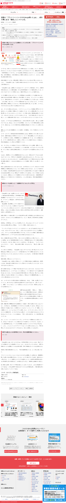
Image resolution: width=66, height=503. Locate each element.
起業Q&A (33, 471)
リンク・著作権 (4, 499)
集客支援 (33, 484)
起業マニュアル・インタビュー (7, 473)
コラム (3, 477)
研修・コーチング (35, 491)
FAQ (3, 480)
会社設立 (15, 451)
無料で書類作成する (32, 451)
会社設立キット (21, 476)
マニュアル (4, 475)
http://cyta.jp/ (26, 376)
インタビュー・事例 (18, 9)
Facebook (58, 477)
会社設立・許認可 (35, 476)
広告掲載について (36, 499)
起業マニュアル (11, 9)
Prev (2, 405)
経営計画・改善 (34, 479)
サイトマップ (58, 482)
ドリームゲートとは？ (60, 471)
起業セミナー (3, 484)
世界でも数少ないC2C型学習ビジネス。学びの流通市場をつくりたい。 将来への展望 (20, 38)
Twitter (57, 478)
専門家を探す (46, 471)
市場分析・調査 (34, 486)
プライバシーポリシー (15, 499)
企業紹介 (23, 9)
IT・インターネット (35, 481)
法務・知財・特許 (35, 482)
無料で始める (33, 463)
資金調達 (11, 451)
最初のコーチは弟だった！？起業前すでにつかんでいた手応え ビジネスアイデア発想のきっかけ (22, 35)
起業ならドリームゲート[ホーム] (7, 471)
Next (42, 405)
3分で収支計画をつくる (54, 451)
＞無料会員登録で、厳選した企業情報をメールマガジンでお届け (33, 466)
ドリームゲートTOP (4, 9)
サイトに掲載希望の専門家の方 (7, 487)
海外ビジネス (34, 489)
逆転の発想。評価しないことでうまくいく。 (19, 36)
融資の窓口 (20, 474)
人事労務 (33, 487)
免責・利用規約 (26, 499)
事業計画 (6, 451)
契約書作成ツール (22, 479)
